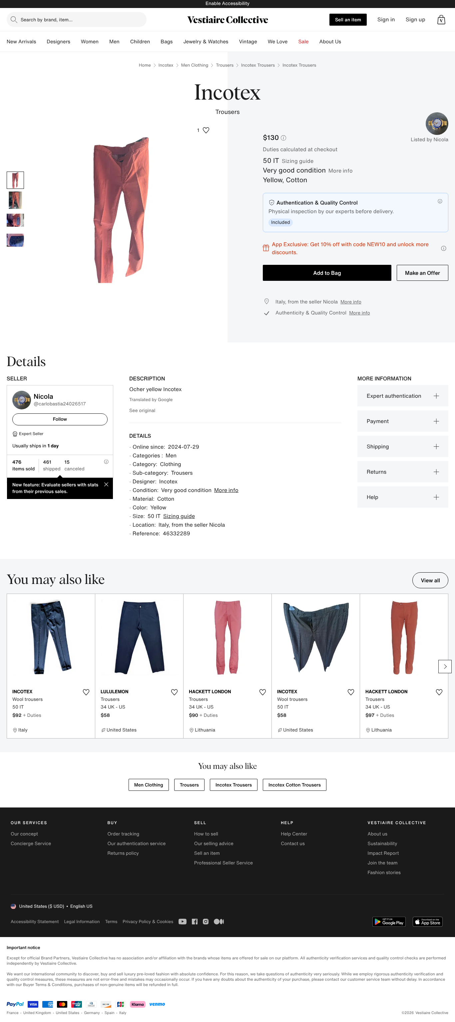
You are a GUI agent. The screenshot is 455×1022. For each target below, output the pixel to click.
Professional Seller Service (223, 862)
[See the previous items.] (10, 666)
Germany (92, 1012)
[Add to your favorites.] (86, 692)
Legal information (82, 921)
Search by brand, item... (47, 19)
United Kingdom (37, 1012)
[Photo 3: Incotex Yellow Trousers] (15, 220)
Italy (123, 1012)
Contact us (293, 843)
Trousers (224, 65)
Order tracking (123, 833)
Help (372, 497)
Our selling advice (213, 843)
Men (114, 41)
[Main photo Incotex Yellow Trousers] (15, 180)
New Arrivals (21, 41)
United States (68, 1012)
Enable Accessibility (227, 3)
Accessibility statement (35, 921)
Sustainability (382, 843)
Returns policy (123, 853)
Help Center (294, 833)
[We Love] (293, 41)
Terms (111, 921)
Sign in (386, 19)
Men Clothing (195, 65)
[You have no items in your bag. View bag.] (441, 19)
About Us (330, 41)
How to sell (206, 833)
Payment (378, 421)
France (13, 1012)
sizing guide (297, 161)
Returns (376, 472)
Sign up (415, 19)
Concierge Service (31, 843)
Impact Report (383, 853)
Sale (303, 41)
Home (145, 65)
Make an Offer (422, 273)
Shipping (378, 446)
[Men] (125, 41)
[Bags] (178, 41)
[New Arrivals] (41, 41)
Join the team (383, 862)
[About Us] (346, 41)
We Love (278, 41)
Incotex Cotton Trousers (294, 784)
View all (430, 580)
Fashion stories (384, 872)
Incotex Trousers (258, 65)
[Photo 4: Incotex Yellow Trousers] (15, 240)
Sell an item (348, 19)
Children (140, 41)
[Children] (155, 41)
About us (377, 833)
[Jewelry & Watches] (233, 41)
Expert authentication (394, 396)
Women (90, 41)
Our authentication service (136, 843)
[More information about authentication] (440, 201)
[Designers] (75, 41)
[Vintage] (262, 41)
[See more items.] (445, 666)
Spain (110, 1012)
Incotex (166, 65)
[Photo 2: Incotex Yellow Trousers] (15, 200)
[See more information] (443, 248)
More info (340, 171)
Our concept (24, 833)
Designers (58, 41)
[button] (441, 19)
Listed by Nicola (429, 139)
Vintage (248, 41)
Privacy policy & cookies (148, 921)
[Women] (104, 41)
